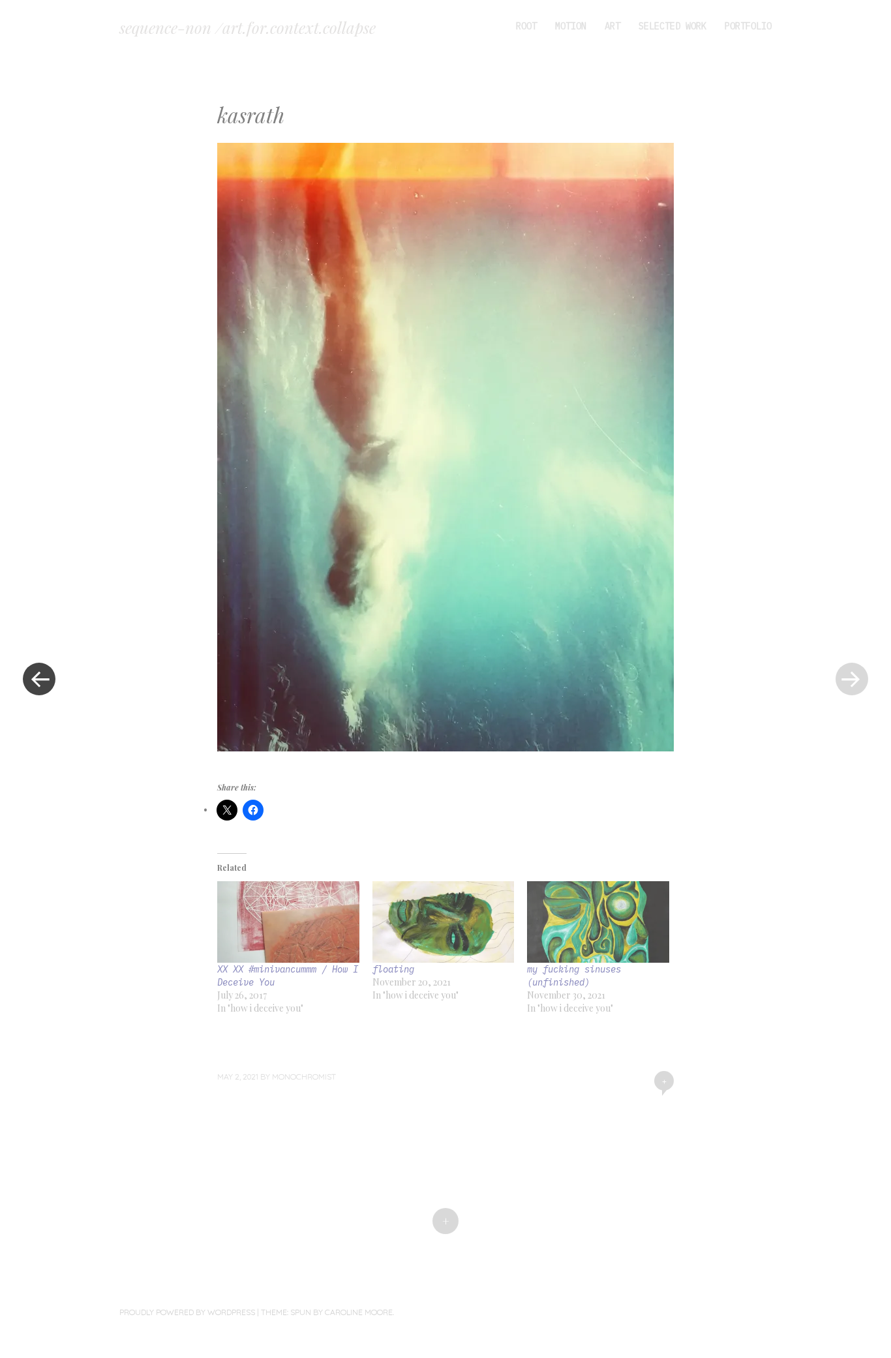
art (612, 26)
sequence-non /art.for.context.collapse (247, 27)
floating (393, 969)
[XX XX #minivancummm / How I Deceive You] (288, 921)
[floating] (443, 921)
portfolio (748, 26)
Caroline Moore (359, 1312)
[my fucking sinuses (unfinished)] (598, 921)
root (526, 26)
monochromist (304, 1076)
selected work (672, 26)
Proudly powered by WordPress (187, 1312)
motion (570, 26)
